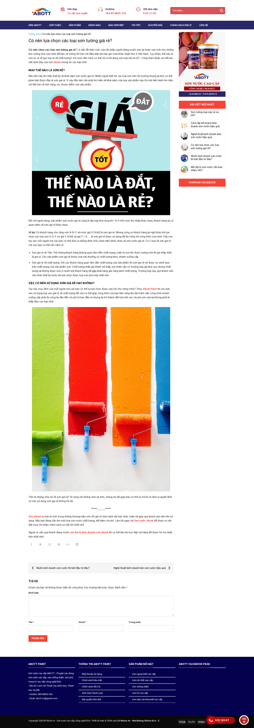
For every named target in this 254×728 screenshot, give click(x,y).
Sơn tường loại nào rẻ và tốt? (205, 114)
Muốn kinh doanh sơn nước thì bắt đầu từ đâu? (63, 568)
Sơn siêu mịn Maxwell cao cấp (147, 699)
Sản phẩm (75, 25)
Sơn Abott (35, 25)
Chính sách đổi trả (91, 686)
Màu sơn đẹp (116, 25)
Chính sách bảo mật (92, 680)
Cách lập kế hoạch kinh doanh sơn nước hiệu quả (205, 124)
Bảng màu (94, 25)
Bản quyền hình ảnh (91, 699)
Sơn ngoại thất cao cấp (144, 674)
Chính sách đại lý (181, 25)
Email (82, 622)
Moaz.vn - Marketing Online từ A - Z (140, 720)
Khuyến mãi (155, 25)
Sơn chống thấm (140, 686)
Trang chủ (34, 34)
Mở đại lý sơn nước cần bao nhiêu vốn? (207, 169)
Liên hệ (203, 25)
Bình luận (34, 592)
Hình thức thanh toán (92, 693)
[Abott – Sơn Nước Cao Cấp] (42, 11)
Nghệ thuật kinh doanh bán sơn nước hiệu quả (140, 568)
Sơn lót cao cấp (140, 693)
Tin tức (136, 25)
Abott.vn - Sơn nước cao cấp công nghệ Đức (68, 720)
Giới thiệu (55, 25)
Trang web (134, 622)
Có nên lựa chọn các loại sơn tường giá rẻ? (205, 146)
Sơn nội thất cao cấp (142, 680)
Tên (31, 622)
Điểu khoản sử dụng (92, 674)
